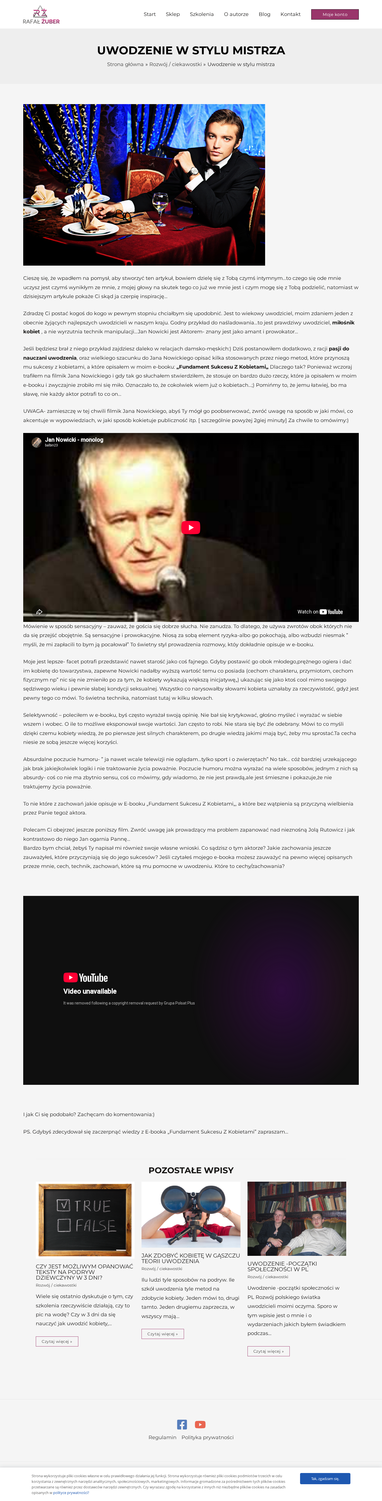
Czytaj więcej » (57, 1341)
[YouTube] (200, 1424)
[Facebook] (182, 1424)
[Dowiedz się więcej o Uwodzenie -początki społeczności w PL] (296, 1218)
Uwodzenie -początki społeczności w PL (282, 1266)
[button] (335, 14)
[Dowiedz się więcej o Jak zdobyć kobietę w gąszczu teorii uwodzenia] (191, 1214)
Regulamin (162, 1437)
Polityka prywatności (207, 1437)
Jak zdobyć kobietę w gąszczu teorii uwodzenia (191, 1258)
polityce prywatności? (71, 1492)
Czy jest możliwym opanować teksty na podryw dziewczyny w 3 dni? (84, 1272)
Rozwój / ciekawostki (56, 1285)
